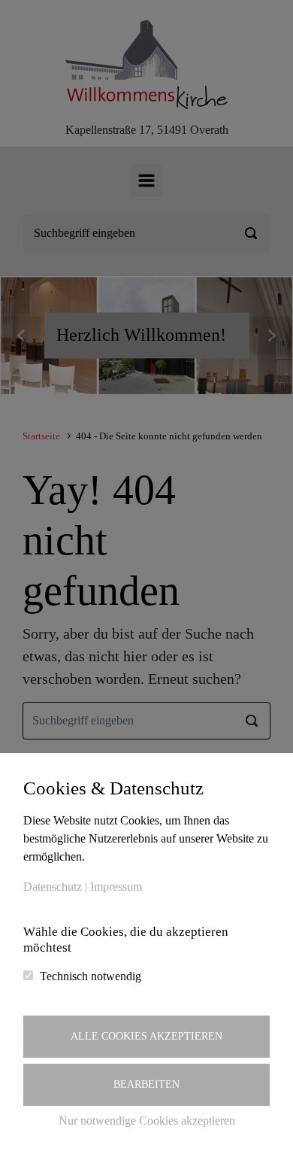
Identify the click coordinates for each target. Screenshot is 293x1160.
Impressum (116, 886)
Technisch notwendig (90, 976)
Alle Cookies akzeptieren (146, 1036)
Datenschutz (52, 886)
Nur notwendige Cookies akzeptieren (147, 1120)
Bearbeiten (146, 1084)
